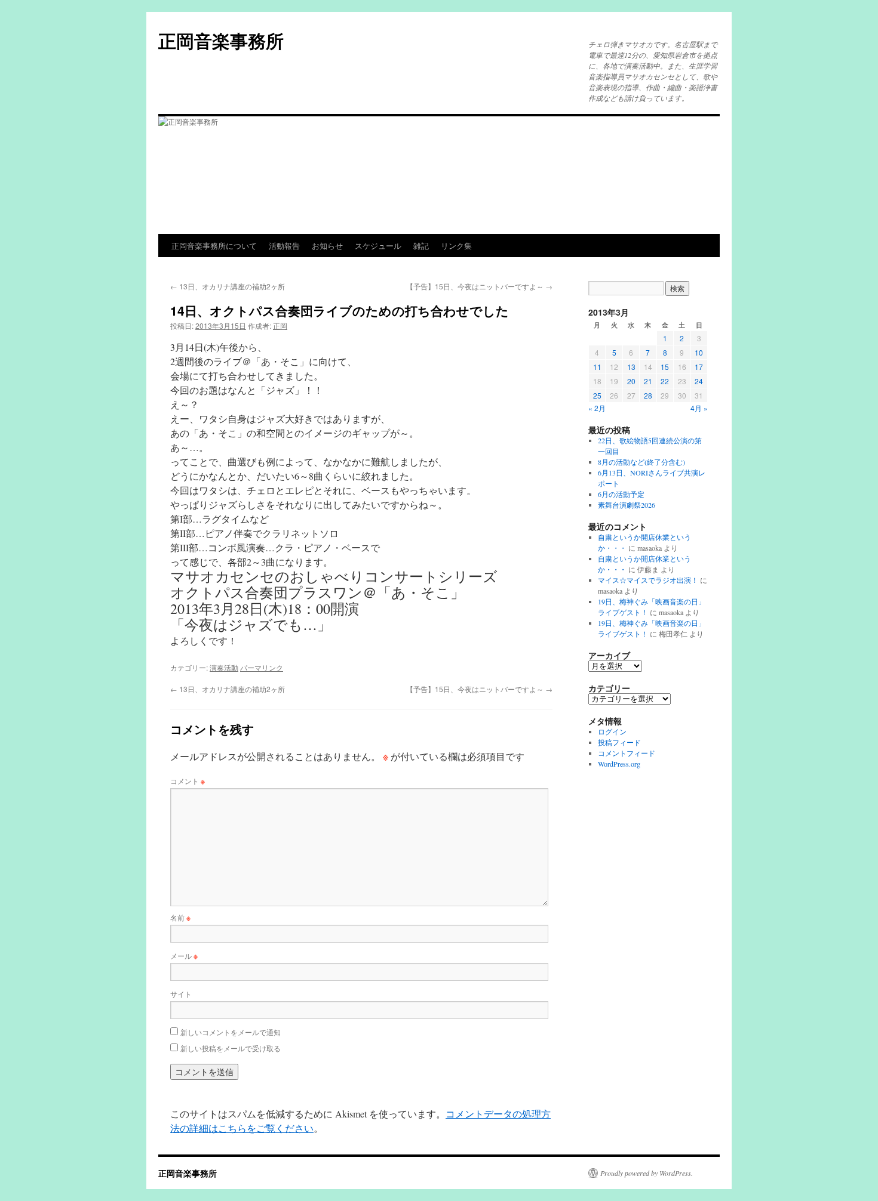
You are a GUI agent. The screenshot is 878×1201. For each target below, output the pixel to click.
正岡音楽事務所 (221, 40)
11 (597, 367)
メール (184, 955)
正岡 (280, 325)
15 (665, 367)
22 (665, 381)
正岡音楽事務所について (214, 245)
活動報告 (284, 245)
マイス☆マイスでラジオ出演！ (648, 580)
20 (631, 381)
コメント (187, 781)
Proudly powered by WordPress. (646, 1173)
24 (699, 381)
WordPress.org (619, 763)
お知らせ (327, 245)
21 (648, 381)
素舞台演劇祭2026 (626, 505)
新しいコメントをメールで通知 (230, 1032)
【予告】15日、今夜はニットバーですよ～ (479, 286)
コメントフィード (626, 753)
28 (648, 395)
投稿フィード (619, 742)
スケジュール (378, 245)
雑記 (421, 245)
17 (699, 367)
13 (631, 367)
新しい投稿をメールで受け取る (230, 1048)
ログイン (612, 731)
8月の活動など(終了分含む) (641, 462)
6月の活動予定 (621, 494)
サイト (181, 994)
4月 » (699, 408)
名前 (180, 917)
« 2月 (597, 408)
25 (597, 395)
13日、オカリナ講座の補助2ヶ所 (227, 286)
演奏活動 (224, 667)
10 (699, 352)
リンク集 (456, 245)
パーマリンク (261, 667)
